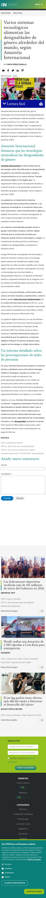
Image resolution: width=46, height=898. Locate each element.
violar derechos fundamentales (27, 299)
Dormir (38, 715)
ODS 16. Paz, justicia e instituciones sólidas (18, 450)
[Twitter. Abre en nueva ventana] (12, 70)
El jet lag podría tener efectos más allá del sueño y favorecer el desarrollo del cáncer (23, 701)
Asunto (4, 465)
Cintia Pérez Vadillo (16, 64)
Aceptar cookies (34, 892)
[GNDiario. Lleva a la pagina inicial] (9, 4)
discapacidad (20, 421)
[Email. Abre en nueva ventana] (3, 70)
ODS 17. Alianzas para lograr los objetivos (17, 602)
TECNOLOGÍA (25, 453)
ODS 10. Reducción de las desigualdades (17, 446)
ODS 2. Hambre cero (9, 659)
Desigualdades (38, 453)
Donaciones (5, 662)
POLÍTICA (17, 13)
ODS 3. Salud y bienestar (11, 599)
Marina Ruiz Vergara (9, 611)
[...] (23, 788)
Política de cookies (34, 859)
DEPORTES (5, 593)
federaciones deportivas (10, 606)
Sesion (7, 877)
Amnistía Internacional (10, 166)
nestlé (28, 662)
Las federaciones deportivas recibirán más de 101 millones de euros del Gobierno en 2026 (24, 585)
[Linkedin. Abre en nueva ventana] (17, 70)
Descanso (31, 715)
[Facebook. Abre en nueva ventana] (8, 70)
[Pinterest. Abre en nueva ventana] (22, 70)
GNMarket (23, 793)
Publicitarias (9, 873)
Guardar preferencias (14, 883)
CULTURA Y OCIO (23, 824)
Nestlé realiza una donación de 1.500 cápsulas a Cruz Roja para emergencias (24, 645)
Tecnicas (8, 864)
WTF (13, 593)
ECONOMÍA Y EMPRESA (23, 814)
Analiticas (8, 869)
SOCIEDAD (5, 653)
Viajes (24, 715)
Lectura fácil (15, 103)
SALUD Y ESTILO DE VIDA (11, 709)
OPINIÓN (23, 839)
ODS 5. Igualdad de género (12, 443)
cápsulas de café (18, 662)
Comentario (6, 474)
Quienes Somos (23, 783)
